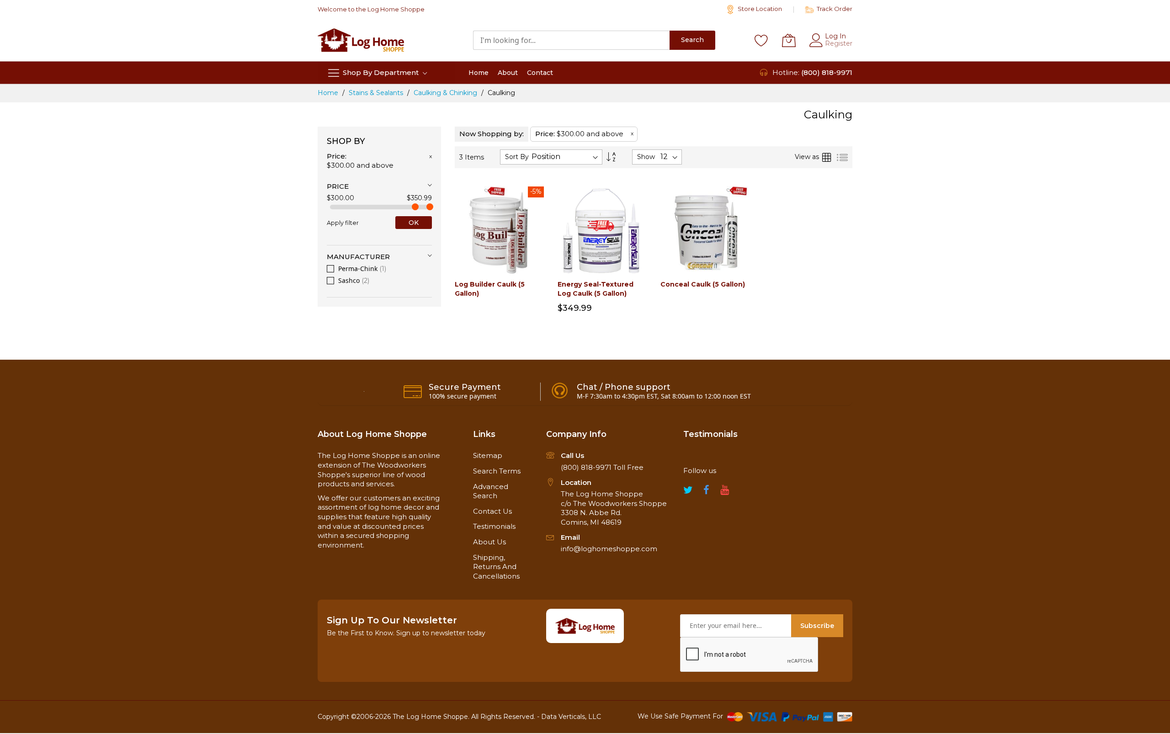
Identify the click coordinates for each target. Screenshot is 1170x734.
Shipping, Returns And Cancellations (496, 566)
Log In (835, 36)
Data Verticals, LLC (571, 717)
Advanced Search (490, 491)
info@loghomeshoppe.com (609, 548)
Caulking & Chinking (446, 93)
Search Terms (497, 471)
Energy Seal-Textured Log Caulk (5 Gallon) (595, 288)
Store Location (759, 8)
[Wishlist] (761, 40)
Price (338, 186)
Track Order (833, 8)
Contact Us (492, 511)
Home (329, 93)
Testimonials (494, 526)
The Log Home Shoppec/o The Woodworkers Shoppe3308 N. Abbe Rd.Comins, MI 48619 (614, 508)
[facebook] (706, 492)
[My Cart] (789, 40)
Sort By (517, 157)
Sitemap (487, 455)
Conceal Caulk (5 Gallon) (702, 284)
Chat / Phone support (623, 387)
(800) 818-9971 (826, 72)
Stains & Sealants (377, 93)
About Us (489, 541)
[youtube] (724, 492)
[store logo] (361, 40)
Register (838, 43)
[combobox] (571, 40)
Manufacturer (358, 256)
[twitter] (687, 492)
